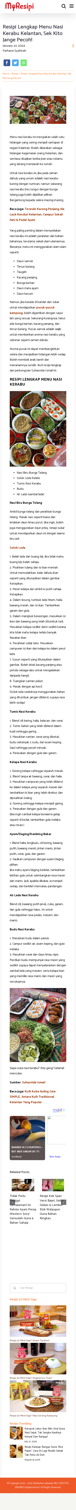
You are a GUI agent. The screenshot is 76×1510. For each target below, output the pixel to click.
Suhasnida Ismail (33, 1082)
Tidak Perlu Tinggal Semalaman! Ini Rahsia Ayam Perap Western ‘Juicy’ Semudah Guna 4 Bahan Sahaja (23, 1209)
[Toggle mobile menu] (71, 6)
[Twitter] (15, 62)
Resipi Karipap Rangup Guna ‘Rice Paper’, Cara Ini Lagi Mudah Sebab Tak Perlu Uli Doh (44, 1451)
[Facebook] (7, 62)
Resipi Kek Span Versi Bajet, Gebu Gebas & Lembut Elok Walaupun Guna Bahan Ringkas (51, 1207)
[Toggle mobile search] (64, 6)
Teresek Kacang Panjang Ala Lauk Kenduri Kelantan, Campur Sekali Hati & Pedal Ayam (37, 214)
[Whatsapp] (24, 62)
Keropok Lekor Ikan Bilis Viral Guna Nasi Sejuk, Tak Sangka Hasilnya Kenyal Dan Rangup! (45, 1433)
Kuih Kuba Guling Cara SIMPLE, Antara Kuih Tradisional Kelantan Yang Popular (32, 1097)
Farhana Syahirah (14, 50)
